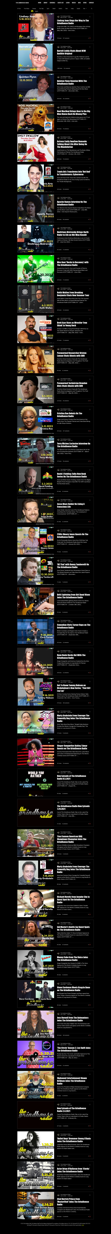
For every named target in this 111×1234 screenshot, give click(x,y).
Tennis (66, 8)
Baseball (78, 8)
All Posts (19, 8)
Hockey (72, 8)
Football (53, 8)
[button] (79, 3)
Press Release (26, 8)
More (84, 8)
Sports (48, 8)
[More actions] (90, 17)
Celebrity (60, 8)
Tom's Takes (41, 8)
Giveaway (34, 8)
